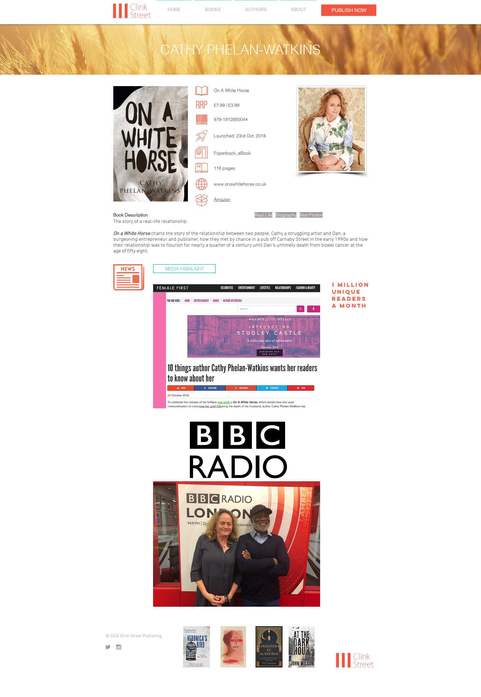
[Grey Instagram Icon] (118, 646)
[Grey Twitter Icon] (107, 646)
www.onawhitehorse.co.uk (240, 184)
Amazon (222, 199)
